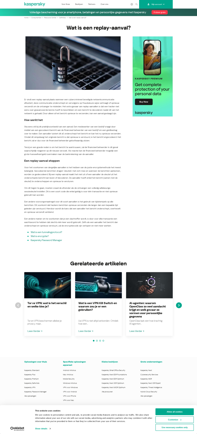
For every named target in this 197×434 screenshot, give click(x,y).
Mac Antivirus (68, 375)
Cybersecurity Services (149, 375)
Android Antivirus (69, 370)
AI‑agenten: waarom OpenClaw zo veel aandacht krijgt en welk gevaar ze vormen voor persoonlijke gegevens (147, 310)
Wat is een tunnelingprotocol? (46, 232)
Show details (41, 428)
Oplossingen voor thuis (35, 361)
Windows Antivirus (70, 383)
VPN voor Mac (68, 400)
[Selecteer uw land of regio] (131, 4)
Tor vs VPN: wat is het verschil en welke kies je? (46, 305)
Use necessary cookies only (175, 427)
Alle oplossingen (30, 396)
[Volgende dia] (179, 305)
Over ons (104, 4)
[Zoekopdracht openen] (136, 4)
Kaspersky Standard (31, 370)
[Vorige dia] (18, 305)
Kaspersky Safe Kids (31, 383)
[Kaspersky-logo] (34, 4)
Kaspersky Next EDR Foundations (114, 375)
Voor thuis (66, 4)
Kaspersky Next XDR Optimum (113, 383)
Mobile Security (69, 379)
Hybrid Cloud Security (148, 392)
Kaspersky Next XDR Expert (150, 383)
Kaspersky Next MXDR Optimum (113, 387)
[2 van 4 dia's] (96, 340)
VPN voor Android (70, 392)
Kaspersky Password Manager (46, 240)
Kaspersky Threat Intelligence (151, 387)
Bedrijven (79, 4)
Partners (91, 4)
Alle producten (107, 392)
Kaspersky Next (146, 370)
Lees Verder (33, 331)
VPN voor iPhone (69, 396)
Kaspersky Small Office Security (113, 370)
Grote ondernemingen (151, 361)
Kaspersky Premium (31, 379)
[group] (47, 304)
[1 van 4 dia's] (93, 340)
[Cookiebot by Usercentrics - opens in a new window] (17, 429)
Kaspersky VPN (29, 387)
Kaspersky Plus (29, 375)
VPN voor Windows (70, 387)
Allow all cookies (175, 412)
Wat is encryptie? (40, 236)
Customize (173, 419)
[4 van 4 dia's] (103, 340)
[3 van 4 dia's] (100, 340)
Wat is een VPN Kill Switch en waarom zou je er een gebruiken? (97, 306)
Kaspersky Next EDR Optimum (113, 379)
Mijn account (157, 4)
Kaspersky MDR (146, 379)
